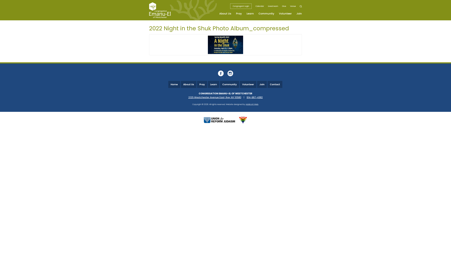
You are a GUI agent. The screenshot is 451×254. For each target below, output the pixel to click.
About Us (225, 13)
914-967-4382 (255, 97)
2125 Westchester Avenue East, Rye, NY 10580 (214, 97)
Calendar (259, 6)
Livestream (273, 6)
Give (284, 6)
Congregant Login (241, 6)
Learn (250, 13)
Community (266, 13)
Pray (239, 13)
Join (299, 13)
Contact (275, 84)
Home (174, 84)
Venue (293, 6)
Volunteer (285, 13)
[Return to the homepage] (160, 10)
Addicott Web (252, 104)
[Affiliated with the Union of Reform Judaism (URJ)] (219, 119)
